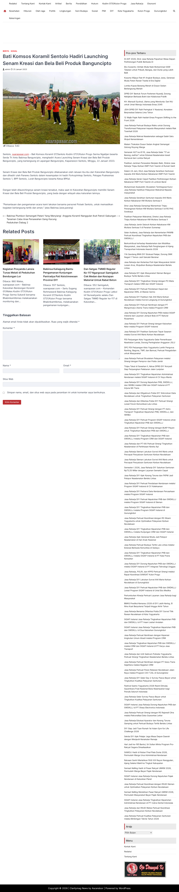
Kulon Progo (144, 11)
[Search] (174, 11)
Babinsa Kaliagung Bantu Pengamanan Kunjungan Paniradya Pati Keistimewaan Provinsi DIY (60, 274)
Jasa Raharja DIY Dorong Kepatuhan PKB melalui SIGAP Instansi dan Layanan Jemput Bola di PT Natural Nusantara (149, 316)
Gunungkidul (160, 11)
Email (67, 365)
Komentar (9, 328)
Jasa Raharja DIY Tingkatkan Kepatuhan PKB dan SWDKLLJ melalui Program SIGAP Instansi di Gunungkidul (146, 510)
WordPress (124, 888)
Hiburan (27, 11)
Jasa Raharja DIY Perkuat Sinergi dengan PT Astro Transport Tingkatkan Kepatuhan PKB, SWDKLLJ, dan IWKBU (149, 412)
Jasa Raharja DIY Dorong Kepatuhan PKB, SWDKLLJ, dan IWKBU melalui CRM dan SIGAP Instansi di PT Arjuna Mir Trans (148, 385)
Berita (69, 3)
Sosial (95, 11)
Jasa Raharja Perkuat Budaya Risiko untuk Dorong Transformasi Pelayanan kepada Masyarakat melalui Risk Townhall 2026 (150, 128)
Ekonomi (151, 3)
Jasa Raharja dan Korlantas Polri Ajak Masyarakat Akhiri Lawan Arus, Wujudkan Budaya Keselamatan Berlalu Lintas (149, 265)
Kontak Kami (45, 3)
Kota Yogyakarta (126, 11)
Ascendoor (97, 888)
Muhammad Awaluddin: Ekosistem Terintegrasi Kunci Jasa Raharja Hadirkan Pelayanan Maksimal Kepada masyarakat (148, 190)
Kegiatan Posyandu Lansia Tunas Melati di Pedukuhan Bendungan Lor (19, 273)
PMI (104, 11)
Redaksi (13, 3)
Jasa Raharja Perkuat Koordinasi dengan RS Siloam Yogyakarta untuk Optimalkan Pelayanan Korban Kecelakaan (147, 521)
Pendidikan (81, 3)
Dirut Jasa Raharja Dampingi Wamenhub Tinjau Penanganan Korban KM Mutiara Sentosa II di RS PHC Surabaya (148, 208)
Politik (52, 11)
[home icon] (5, 11)
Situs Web (8, 379)
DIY (112, 11)
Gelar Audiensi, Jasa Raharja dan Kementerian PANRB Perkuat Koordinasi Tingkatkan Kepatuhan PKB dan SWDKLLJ (148, 235)
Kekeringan (14, 18)
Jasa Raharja (137, 3)
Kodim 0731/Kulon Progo (114, 3)
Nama (7, 365)
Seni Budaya (81, 11)
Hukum (94, 3)
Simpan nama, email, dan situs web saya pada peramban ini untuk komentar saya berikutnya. (56, 392)
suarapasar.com (20, 154)
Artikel (58, 3)
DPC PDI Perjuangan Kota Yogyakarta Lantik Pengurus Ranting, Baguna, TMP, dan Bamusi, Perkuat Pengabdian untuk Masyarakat (150, 350)
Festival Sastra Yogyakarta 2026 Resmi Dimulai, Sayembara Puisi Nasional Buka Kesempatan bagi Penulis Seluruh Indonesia (146, 689)
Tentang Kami (28, 3)
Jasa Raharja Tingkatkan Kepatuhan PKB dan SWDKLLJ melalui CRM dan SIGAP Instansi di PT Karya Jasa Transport (149, 646)
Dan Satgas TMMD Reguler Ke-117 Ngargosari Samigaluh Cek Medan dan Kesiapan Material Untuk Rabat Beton (101, 274)
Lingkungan (65, 11)
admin (7, 69)
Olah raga (40, 11)
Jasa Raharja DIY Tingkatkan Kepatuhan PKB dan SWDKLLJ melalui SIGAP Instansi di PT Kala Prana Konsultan (147, 556)
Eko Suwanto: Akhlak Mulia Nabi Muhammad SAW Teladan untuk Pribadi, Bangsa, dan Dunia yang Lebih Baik (148, 70)
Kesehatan (14, 11)
